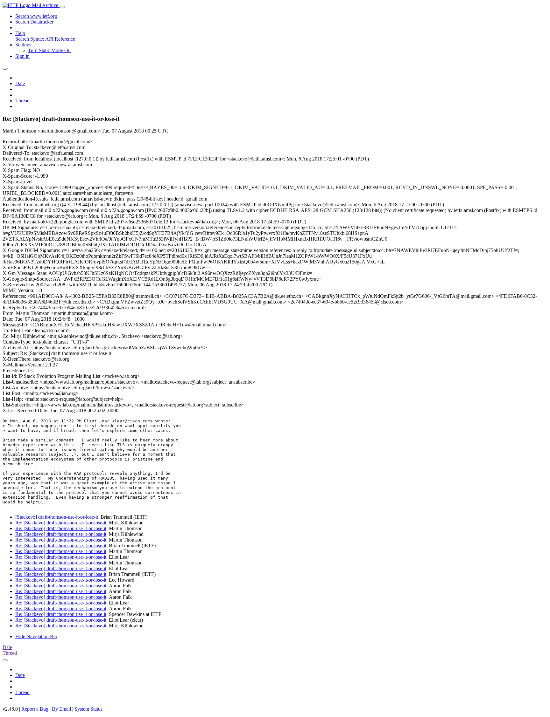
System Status (88, 709)
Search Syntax (29, 39)
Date (20, 83)
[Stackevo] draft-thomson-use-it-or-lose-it (56, 517)
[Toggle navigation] (62, 7)
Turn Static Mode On (49, 50)
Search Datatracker (34, 21)
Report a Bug (34, 709)
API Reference (60, 39)
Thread (22, 100)
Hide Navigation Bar (36, 636)
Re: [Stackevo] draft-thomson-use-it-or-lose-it (60, 522)
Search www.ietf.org (36, 16)
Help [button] (20, 33)
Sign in (22, 56)
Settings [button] (23, 44)
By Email (61, 709)
